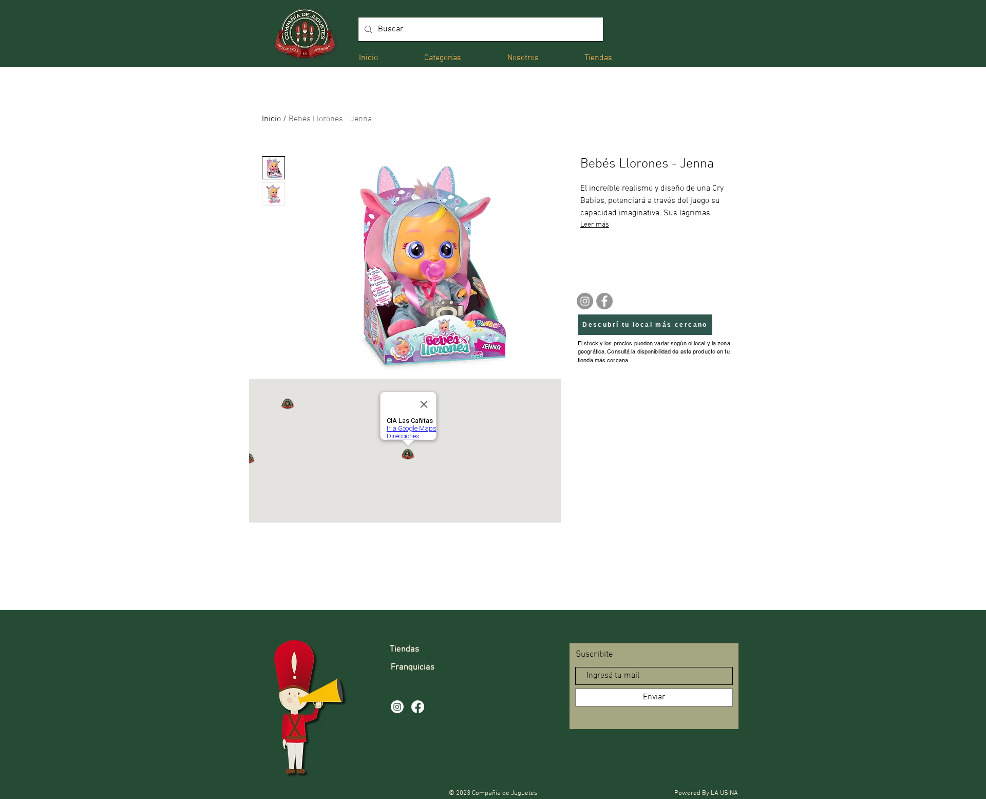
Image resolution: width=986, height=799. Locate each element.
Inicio (271, 119)
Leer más (594, 224)
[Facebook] (604, 301)
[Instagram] (585, 301)
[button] (442, 57)
